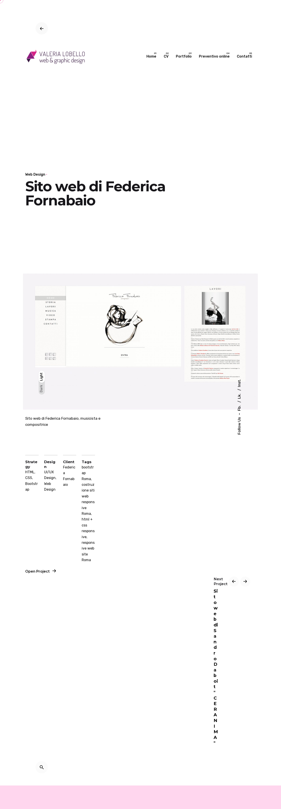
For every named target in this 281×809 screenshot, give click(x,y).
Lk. (239, 396)
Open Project (37, 571)
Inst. (239, 383)
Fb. (239, 407)
